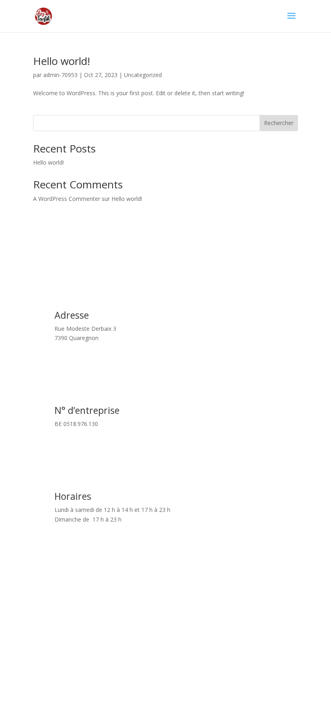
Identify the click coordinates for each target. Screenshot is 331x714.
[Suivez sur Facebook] (165, 672)
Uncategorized (143, 75)
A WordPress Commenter (66, 199)
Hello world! (61, 61)
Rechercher (278, 123)
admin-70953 (60, 75)
